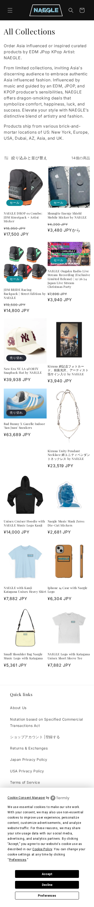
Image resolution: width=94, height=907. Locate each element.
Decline (47, 885)
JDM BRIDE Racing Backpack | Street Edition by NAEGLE (25, 293)
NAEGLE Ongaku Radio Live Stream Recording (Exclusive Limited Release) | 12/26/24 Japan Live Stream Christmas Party (69, 279)
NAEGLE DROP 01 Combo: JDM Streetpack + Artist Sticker (23, 217)
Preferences (47, 895)
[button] (10, 10)
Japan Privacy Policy (28, 759)
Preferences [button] (18, 860)
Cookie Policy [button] (42, 849)
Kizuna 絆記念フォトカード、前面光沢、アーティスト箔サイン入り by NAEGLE (68, 370)
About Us (18, 708)
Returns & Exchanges (29, 748)
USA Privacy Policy (27, 771)
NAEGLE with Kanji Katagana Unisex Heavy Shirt (25, 590)
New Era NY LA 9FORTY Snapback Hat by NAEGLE (23, 371)
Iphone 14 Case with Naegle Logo (68, 590)
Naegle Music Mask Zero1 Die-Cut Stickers (66, 523)
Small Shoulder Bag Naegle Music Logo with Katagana (23, 656)
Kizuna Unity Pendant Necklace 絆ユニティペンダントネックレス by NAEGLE (69, 455)
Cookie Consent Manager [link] (26, 797)
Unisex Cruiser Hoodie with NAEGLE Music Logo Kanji (24, 523)
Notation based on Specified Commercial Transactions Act (46, 722)
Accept (47, 874)
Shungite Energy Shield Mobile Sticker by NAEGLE (67, 215)
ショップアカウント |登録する (35, 737)
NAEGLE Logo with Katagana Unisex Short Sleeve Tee (69, 656)
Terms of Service (25, 782)
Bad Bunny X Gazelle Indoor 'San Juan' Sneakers (24, 426)
